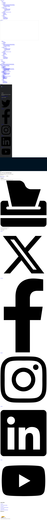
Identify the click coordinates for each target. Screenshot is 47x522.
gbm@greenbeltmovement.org (4, 96)
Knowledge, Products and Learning (4, 507)
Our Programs (2, 506)
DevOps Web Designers (13, 518)
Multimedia (2, 514)
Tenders (1, 512)
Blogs (1, 515)
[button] (23, 59)
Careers (1, 513)
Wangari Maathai (2, 508)
